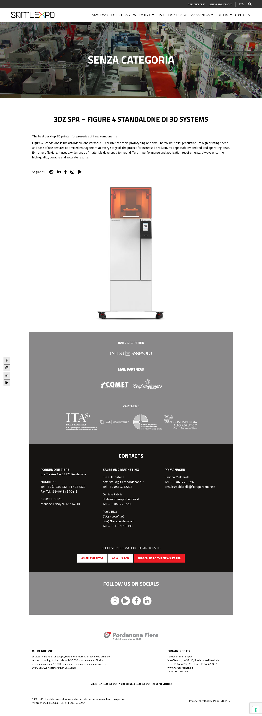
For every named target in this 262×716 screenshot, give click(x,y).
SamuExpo (100, 15)
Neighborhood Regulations (134, 684)
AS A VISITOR (120, 558)
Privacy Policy (196, 701)
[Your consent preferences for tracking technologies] (255, 709)
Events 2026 (177, 15)
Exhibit (145, 15)
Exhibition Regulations (104, 684)
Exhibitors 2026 (123, 15)
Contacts (242, 15)
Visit (161, 15)
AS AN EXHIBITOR (92, 558)
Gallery (223, 15)
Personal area (196, 4)
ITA (241, 4)
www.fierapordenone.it (180, 668)
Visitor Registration (221, 4)
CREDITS (225, 701)
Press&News (201, 15)
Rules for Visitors (162, 684)
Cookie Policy (212, 701)
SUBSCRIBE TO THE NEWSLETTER (159, 558)
